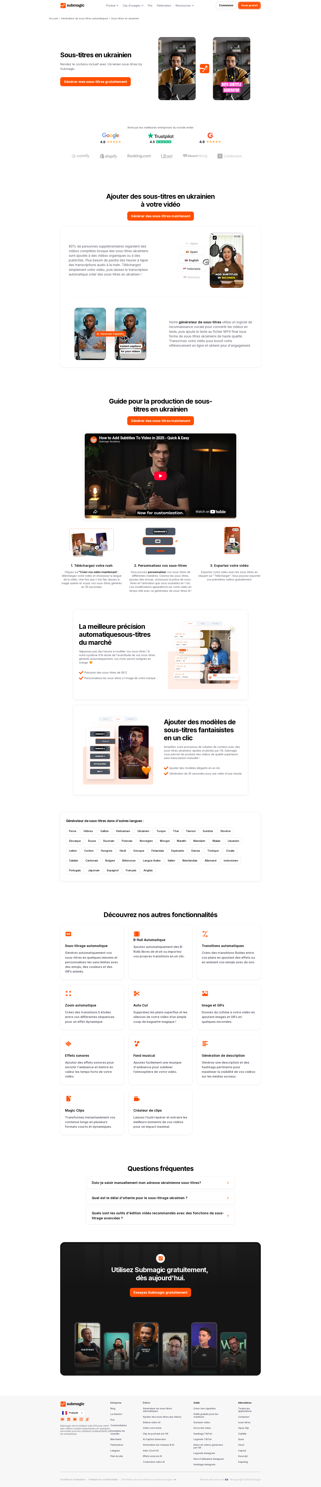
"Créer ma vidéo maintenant (98, 572)
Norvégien (146, 840)
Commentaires (118, 1425)
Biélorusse (129, 860)
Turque (161, 831)
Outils (196, 1403)
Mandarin (199, 840)
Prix (150, 5)
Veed (241, 1445)
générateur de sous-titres (199, 322)
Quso (241, 1439)
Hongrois (106, 850)
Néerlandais (189, 860)
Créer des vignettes (204, 1408)
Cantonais (91, 860)
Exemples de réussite (117, 1432)
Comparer (243, 1417)
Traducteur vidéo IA (154, 1462)
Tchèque (213, 850)
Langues (115, 1450)
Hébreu (88, 831)
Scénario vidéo (201, 1422)
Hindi (123, 850)
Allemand (210, 860)
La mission (116, 1414)
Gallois (104, 831)
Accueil (53, 18)
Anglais (148, 870)
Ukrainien (143, 831)
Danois (195, 850)
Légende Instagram (204, 1453)
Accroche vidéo (202, 1428)
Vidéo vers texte (152, 1428)
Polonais (127, 840)
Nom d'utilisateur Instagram (208, 1459)
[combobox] (72, 1413)
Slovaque (75, 840)
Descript (243, 1456)
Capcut (242, 1450)
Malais (217, 840)
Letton (73, 850)
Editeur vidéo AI (151, 1422)
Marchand (115, 1439)
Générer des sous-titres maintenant (160, 216)
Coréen (89, 850)
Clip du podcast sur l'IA (155, 1433)
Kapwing (243, 1462)
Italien (171, 860)
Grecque (138, 850)
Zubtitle (242, 1433)
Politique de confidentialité (103, 1479)
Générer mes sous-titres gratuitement (95, 82)
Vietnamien (123, 831)
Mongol (165, 840)
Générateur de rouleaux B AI (158, 1445)
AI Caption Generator (154, 1439)
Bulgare (110, 860)
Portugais (75, 870)
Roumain (108, 840)
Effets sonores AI (152, 1456)
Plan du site (116, 1456)
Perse (72, 831)
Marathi (181, 840)
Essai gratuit (249, 5)
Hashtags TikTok (202, 1433)
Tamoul (190, 831)
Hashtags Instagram (204, 1464)
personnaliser (157, 572)
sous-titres (244, 1422)
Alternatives (245, 1403)
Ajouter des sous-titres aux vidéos (162, 1417)
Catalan (73, 860)
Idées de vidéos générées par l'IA (208, 1446)
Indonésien (231, 860)
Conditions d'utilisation (72, 1479)
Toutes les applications (245, 1409)
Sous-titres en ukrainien (125, 18)
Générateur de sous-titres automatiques (84, 18)
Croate (230, 850)
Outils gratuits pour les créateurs (205, 1415)
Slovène (225, 831)
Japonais (94, 870)
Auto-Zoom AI (150, 1450)
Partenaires (164, 5)
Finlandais (157, 850)
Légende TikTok (202, 1439)
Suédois (208, 831)
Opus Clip (243, 1428)
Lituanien (233, 840)
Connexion (226, 5)
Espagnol (113, 870)
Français (131, 870)
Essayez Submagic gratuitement (160, 1292)
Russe (92, 840)
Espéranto (177, 850)
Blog (112, 1408)
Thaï (176, 831)
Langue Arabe (152, 860)
